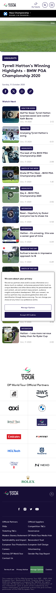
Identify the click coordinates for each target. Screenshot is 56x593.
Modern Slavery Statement (14, 535)
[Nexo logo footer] (42, 465)
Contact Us (7, 558)
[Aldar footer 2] (14, 394)
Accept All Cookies (28, 315)
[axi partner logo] (14, 408)
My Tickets (36, 7)
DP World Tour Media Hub (40, 535)
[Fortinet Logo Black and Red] (42, 437)
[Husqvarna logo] (42, 451)
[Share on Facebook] (5, 91)
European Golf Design (38, 544)
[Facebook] (19, 509)
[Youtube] (37, 509)
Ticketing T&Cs (9, 531)
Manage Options (36, 569)
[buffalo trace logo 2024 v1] (14, 422)
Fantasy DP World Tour (12, 553)
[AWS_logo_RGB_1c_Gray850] (42, 394)
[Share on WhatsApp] (22, 91)
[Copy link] (30, 91)
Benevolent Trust (36, 540)
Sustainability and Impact (14, 540)
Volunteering (34, 549)
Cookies (49, 569)
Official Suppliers (36, 522)
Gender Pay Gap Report (39, 553)
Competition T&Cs (36, 526)
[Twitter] (31, 509)
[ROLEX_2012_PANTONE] (28, 479)
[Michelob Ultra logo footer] (14, 465)
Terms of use (9, 569)
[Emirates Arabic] (14, 437)
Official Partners (10, 522)
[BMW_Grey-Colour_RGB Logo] (42, 408)
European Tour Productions (14, 544)
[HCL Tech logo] (14, 451)
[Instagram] (25, 509)
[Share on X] (14, 91)
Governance (33, 531)
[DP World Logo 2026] (42, 422)
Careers (5, 549)
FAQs (4, 526)
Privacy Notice (22, 569)
